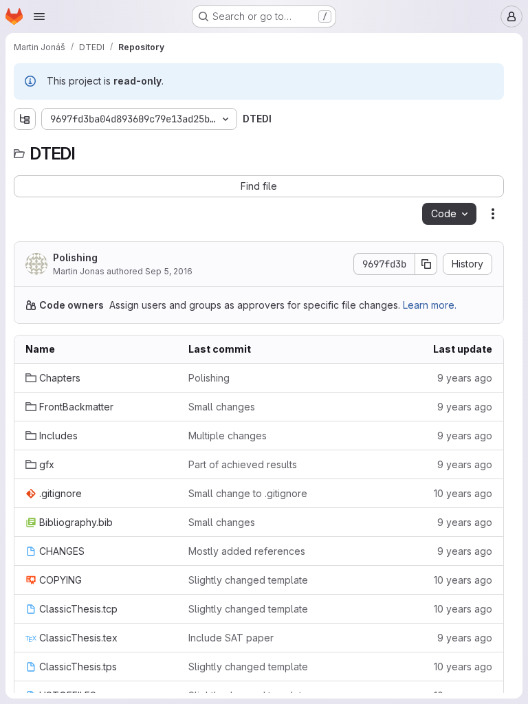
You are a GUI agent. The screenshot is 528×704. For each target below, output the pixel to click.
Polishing (75, 257)
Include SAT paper (231, 638)
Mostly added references (246, 551)
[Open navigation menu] (39, 17)
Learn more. (429, 305)
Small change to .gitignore (247, 493)
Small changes (221, 406)
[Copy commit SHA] (426, 264)
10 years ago (463, 493)
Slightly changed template (248, 580)
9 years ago (464, 378)
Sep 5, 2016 (168, 271)
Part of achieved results (242, 464)
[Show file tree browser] (25, 119)
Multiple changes (227, 435)
